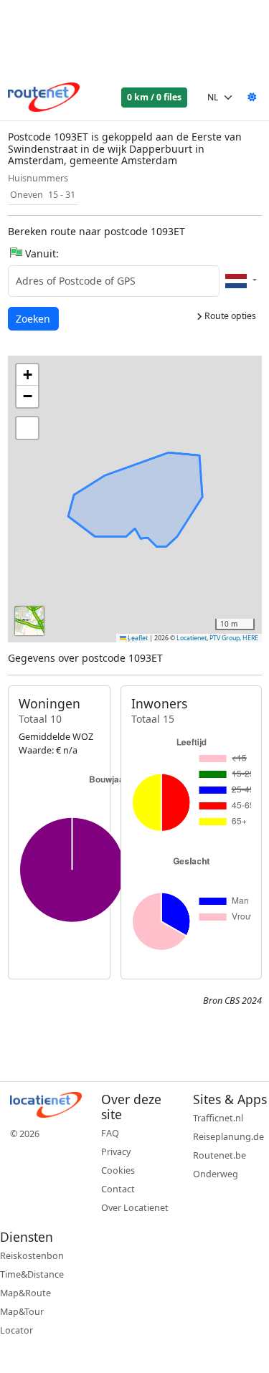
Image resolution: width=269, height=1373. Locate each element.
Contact (118, 1189)
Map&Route (25, 1293)
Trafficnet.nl (218, 1118)
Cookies (118, 1170)
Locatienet (191, 638)
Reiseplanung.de (228, 1137)
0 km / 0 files (154, 97)
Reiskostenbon (32, 1256)
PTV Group (224, 638)
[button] (27, 375)
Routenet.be (219, 1155)
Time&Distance (32, 1274)
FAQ (110, 1133)
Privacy (116, 1152)
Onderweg (215, 1174)
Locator (16, 1330)
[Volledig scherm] (27, 428)
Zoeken (34, 318)
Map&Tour (22, 1312)
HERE (250, 638)
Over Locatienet (135, 1208)
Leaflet (137, 638)
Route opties (229, 316)
